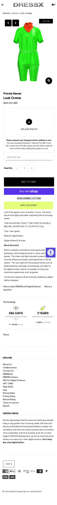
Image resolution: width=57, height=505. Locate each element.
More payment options (29, 198)
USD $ (8, 464)
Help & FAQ (8, 387)
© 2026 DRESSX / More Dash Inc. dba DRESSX (21, 491)
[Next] (15, 23)
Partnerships (9, 393)
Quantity (8, 168)
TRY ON (46, 21)
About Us (7, 364)
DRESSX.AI (7, 374)
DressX (6, 13)
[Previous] (8, 23)
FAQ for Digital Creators (14, 380)
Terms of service (11, 403)
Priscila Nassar (12, 93)
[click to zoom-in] (48, 80)
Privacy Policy (9, 396)
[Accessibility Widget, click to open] (50, 252)
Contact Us (8, 371)
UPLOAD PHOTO (29, 134)
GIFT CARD (8, 383)
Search (6, 406)
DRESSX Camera (10, 377)
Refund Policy (9, 399)
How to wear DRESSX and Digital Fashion (22, 286)
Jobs (5, 390)
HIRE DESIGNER (28, 205)
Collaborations (10, 367)
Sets (15, 13)
